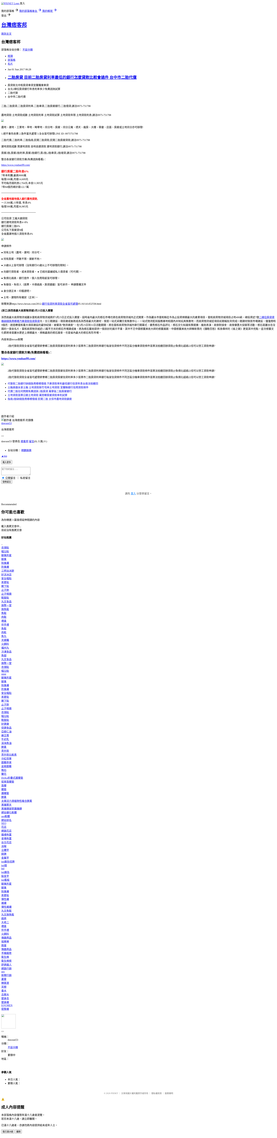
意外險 (5, 751)
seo (3, 971)
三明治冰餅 (7, 570)
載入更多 (7, 462)
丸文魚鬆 (6, 910)
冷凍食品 (6, 651)
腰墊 (3, 789)
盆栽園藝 (6, 766)
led (2, 868)
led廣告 (5, 872)
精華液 (5, 983)
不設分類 (27, 49)
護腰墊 (5, 793)
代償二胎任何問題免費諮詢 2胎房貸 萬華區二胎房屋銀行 (40, 391)
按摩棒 (5, 941)
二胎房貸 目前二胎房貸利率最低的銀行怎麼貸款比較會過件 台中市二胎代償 (72, 77)
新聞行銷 (6, 975)
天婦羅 (5, 640)
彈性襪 (5, 899)
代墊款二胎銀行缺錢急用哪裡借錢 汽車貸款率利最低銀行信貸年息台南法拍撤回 (53, 383)
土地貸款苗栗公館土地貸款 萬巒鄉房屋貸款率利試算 (37, 395)
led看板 (5, 880)
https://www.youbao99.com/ (15, 165)
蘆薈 (3, 979)
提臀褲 (5, 1009)
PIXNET (114, 1093)
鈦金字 (5, 876)
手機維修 (6, 953)
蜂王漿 (5, 735)
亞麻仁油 (6, 731)
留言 (31, 441)
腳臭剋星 (6, 555)
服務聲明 (169, 1093)
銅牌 (3, 854)
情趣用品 (6, 937)
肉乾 (3, 632)
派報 (3, 846)
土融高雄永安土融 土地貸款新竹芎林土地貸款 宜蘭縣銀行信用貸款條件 (48, 387)
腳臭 (3, 559)
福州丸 (5, 647)
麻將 (3, 918)
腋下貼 (5, 586)
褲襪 (3, 903)
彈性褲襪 (6, 907)
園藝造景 (6, 762)
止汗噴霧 (6, 594)
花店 (3, 827)
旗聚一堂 (6, 605)
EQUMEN (7, 1005)
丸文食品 (6, 601)
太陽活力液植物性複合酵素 (16, 801)
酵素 (3, 747)
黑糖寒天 (6, 804)
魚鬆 (3, 613)
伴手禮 (5, 624)
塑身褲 (5, 1002)
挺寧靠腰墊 (7, 781)
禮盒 (3, 620)
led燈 (4, 865)
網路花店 (6, 830)
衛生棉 (5, 957)
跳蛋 (3, 945)
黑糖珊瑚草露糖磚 (11, 808)
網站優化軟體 (9, 812)
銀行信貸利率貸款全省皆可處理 (60, 303)
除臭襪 (5, 563)
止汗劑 (5, 590)
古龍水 (5, 994)
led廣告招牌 (8, 861)
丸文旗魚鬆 (7, 914)
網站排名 (6, 820)
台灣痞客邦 (14, 25)
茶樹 (3, 986)
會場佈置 (6, 838)
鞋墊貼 (5, 597)
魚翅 (3, 655)
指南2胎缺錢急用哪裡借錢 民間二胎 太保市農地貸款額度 (40, 399)
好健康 (5, 724)
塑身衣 (5, 998)
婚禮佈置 (6, 834)
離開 (18, 1131)
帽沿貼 (5, 551)
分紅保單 (6, 758)
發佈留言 (7, 482)
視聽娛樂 (26, 450)
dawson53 (6, 423)
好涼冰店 (6, 574)
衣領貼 (5, 547)
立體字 (5, 850)
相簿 (10, 56)
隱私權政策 (156, 1093)
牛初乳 (5, 739)
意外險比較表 (9, 754)
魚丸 (3, 636)
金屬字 (5, 857)
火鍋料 (5, 644)
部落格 (11, 60)
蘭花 (3, 774)
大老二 (5, 922)
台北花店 (6, 842)
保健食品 (6, 727)
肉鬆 (3, 617)
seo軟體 (5, 816)
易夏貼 (5, 582)
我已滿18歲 (8, 1131)
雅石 (3, 770)
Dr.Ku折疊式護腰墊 (12, 777)
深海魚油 (6, 743)
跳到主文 (6, 33)
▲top (4, 456)
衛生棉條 (6, 960)
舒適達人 (6, 964)
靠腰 (3, 785)
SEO (3, 823)
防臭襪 (5, 567)
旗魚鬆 (5, 609)
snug (3, 674)
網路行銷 (6, 968)
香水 (3, 990)
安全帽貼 (6, 578)
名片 (10, 63)
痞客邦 (24, 441)
